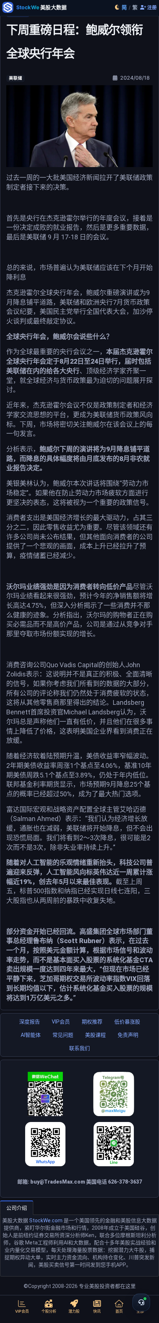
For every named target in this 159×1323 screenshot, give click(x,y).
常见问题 (63, 1035)
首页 (119, 1311)
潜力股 (74, 1311)
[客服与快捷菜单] (141, 1302)
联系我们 (79, 1048)
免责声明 (128, 1035)
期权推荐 (92, 1022)
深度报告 (29, 1022)
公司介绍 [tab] (16, 1208)
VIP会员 (61, 1022)
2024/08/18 (134, 78)
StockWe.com (45, 1220)
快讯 (97, 1311)
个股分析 (48, 1311)
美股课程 (95, 1035)
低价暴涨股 (127, 1022)
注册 (151, 7)
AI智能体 (31, 1035)
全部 (140, 1311)
